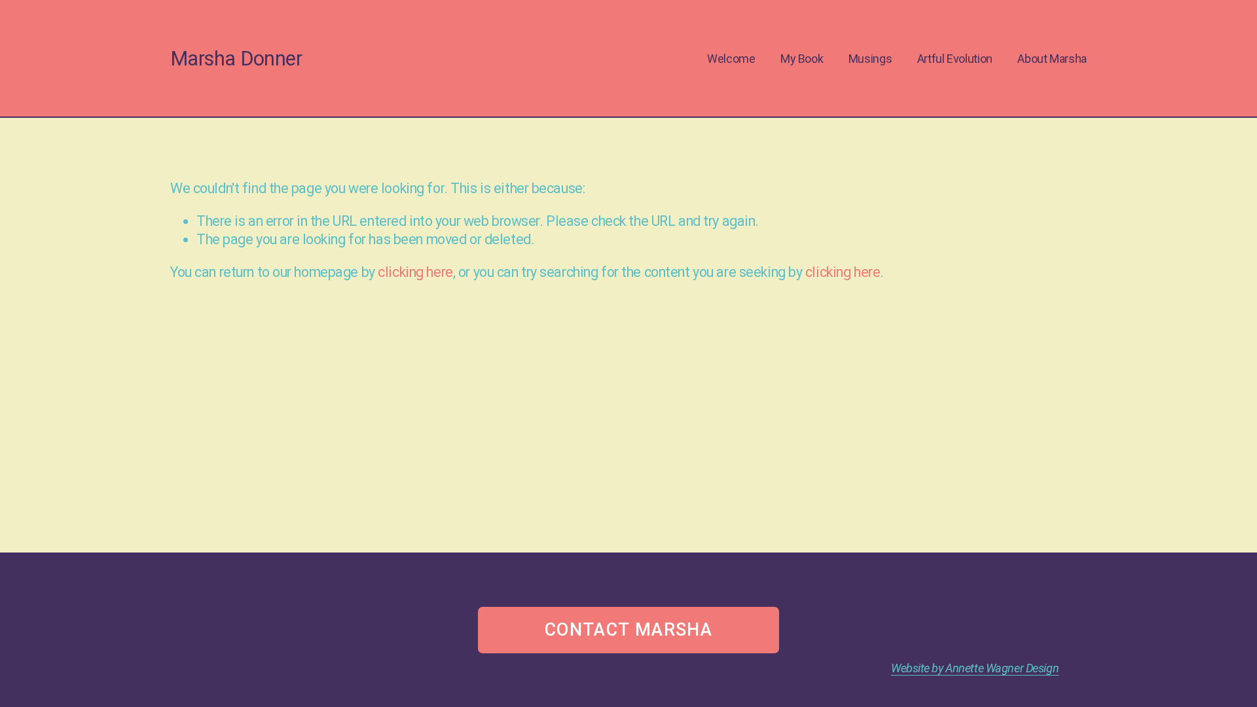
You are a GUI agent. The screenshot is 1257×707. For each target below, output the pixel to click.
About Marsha (1052, 58)
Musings (870, 58)
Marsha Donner (236, 58)
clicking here (415, 272)
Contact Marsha (628, 629)
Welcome (731, 58)
